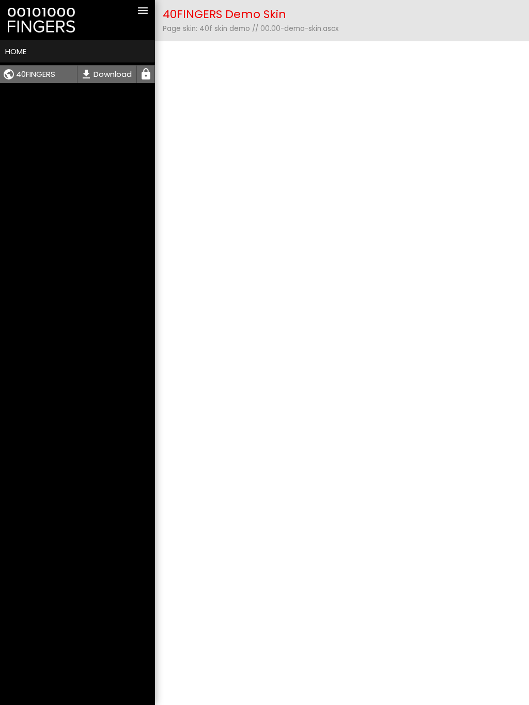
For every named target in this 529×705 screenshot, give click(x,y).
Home (15, 51)
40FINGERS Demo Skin (224, 14)
